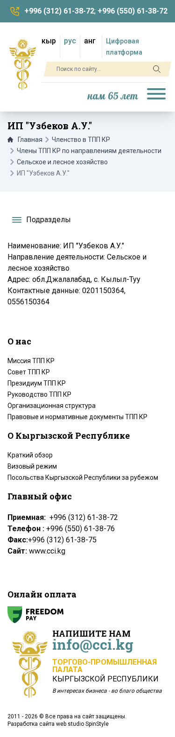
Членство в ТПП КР (81, 139)
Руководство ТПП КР (39, 394)
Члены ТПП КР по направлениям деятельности (89, 150)
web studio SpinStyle (82, 724)
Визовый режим (32, 466)
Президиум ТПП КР (36, 383)
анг (90, 40)
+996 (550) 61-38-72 (133, 11)
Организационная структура (51, 405)
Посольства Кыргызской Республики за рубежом (82, 477)
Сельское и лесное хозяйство (62, 162)
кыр (49, 40)
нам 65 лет (113, 96)
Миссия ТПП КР (31, 361)
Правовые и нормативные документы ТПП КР (77, 417)
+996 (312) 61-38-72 (59, 11)
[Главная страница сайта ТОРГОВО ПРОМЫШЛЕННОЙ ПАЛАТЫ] (22, 64)
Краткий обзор (30, 455)
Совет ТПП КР (28, 372)
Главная (30, 139)
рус (70, 40)
